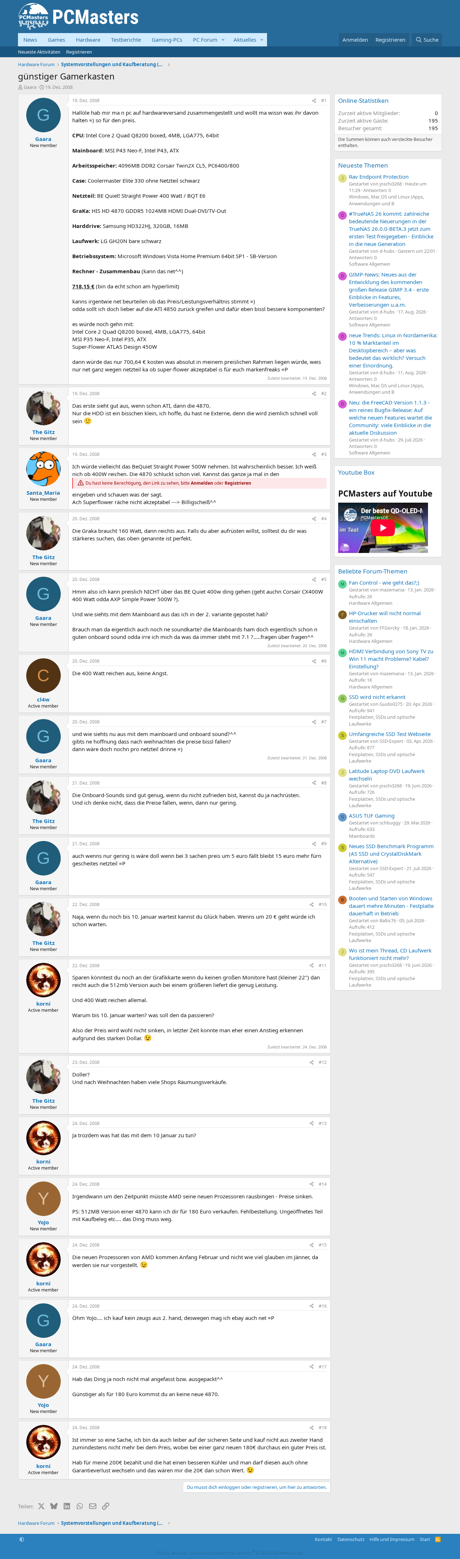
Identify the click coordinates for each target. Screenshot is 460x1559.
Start (425, 1539)
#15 (323, 1245)
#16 (323, 1306)
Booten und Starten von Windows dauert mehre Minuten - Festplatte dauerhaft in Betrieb (391, 906)
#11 (323, 966)
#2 (324, 393)
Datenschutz (350, 1539)
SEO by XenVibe (171, 1552)
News (30, 39)
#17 (323, 1367)
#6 (324, 661)
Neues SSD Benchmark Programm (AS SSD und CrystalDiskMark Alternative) (391, 853)
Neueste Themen (363, 165)
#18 (323, 1428)
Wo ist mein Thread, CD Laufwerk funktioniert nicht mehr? (390, 954)
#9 (324, 844)
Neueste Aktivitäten (39, 52)
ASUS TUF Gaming (372, 815)
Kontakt (323, 1539)
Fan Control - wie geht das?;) (384, 582)
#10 (323, 904)
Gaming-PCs (167, 39)
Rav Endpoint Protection (379, 176)
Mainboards (362, 836)
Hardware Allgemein (370, 603)
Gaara (30, 87)
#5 (324, 579)
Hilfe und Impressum (391, 1539)
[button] (223, 39)
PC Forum (205, 39)
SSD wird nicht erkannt (377, 696)
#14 (323, 1184)
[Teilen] (314, 101)
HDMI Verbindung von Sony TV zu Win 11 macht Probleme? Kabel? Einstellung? (391, 659)
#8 (324, 783)
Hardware (88, 39)
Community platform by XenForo (247, 1552)
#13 (323, 1123)
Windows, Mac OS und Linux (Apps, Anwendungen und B (386, 199)
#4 (324, 519)
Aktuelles (245, 39)
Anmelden (202, 483)
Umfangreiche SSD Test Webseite (390, 733)
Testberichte (126, 39)
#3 (324, 454)
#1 (324, 100)
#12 (323, 1062)
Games (56, 39)
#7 (324, 722)
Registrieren (79, 52)
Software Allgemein (369, 264)
